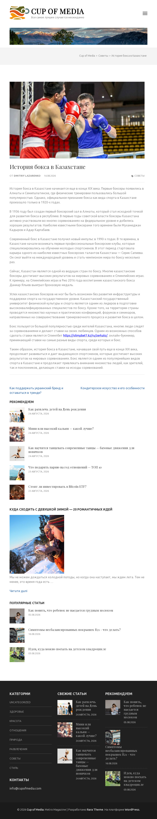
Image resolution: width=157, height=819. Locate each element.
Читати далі (18, 591)
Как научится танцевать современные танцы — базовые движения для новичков (81, 450)
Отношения (18, 730)
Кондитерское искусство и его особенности (113, 388)
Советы (139, 175)
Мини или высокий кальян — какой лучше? (61, 429)
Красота (15, 721)
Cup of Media (57, 11)
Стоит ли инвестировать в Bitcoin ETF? (57, 487)
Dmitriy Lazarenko (27, 175)
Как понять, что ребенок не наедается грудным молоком (70, 610)
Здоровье (17, 711)
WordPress (132, 809)
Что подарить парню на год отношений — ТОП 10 (65, 467)
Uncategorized (20, 702)
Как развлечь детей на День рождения (57, 409)
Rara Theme (95, 809)
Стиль (14, 767)
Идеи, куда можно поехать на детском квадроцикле (67, 649)
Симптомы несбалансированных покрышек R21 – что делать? (74, 630)
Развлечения (18, 749)
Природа (16, 739)
